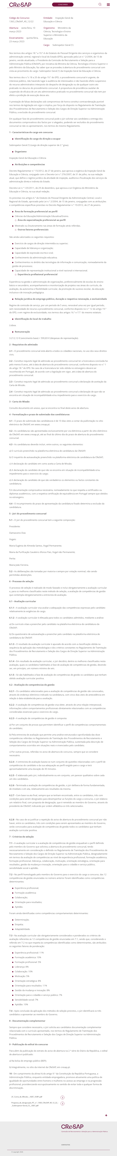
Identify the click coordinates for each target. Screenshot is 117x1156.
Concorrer (63, 4)
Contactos (65, 1145)
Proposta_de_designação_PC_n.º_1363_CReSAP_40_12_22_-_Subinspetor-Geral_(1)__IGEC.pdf (34, 1104)
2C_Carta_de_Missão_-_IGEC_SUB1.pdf (26, 1097)
